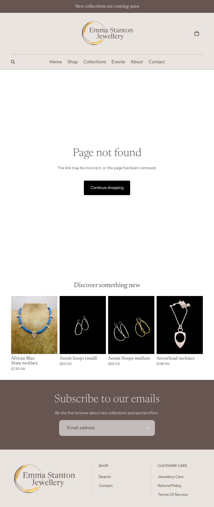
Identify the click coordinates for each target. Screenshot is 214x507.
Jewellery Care (171, 476)
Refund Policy (169, 485)
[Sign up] (147, 428)
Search (105, 476)
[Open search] (13, 62)
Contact (106, 485)
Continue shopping (107, 187)
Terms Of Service (173, 494)
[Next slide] (53, 325)
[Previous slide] (15, 325)
